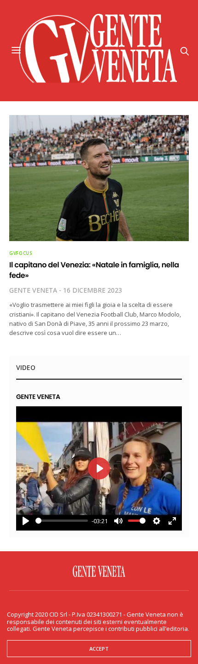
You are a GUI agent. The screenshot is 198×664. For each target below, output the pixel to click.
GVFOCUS (21, 253)
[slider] (61, 520)
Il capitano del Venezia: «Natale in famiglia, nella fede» (94, 270)
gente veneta (33, 290)
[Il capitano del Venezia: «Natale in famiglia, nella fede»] (99, 178)
